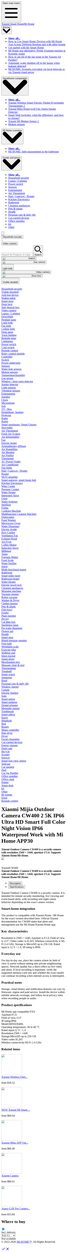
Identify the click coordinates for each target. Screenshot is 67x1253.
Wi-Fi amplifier (9, 477)
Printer (5, 782)
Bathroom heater (10, 578)
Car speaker (7, 766)
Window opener (10, 686)
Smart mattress (9, 702)
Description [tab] (15, 883)
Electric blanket (9, 692)
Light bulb (7, 322)
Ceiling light (8, 328)
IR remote (6, 794)
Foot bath (6, 643)
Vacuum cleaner (10, 594)
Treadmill (6, 671)
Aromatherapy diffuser (13, 446)
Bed (3, 723)
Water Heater (8, 492)
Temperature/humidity (13, 375)
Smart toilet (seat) (10, 575)
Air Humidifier (9, 449)
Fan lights (6, 467)
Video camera (9, 243)
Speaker (5, 396)
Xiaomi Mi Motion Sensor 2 (23, 121)
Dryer (4, 736)
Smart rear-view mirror (13, 760)
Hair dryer (7, 733)
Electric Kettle (9, 529)
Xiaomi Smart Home (12, 23)
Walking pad (8, 652)
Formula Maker (9, 557)
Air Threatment (16, 193)
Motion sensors (16, 124)
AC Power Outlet (10, 461)
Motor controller (10, 729)
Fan (3, 440)
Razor (4, 717)
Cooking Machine (11, 510)
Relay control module (13, 353)
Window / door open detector (17, 381)
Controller (6, 356)
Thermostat (7, 458)
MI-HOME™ (24, 1241)
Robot (4, 421)
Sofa (3, 696)
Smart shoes (7, 659)
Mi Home (29, 23)
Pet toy (5, 618)
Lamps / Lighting (17, 180)
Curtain (5, 689)
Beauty (5, 726)
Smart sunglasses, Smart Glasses (18, 424)
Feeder (5, 612)
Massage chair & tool (12, 665)
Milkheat (6, 551)
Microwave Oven (10, 523)
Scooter (5, 754)
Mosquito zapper (10, 708)
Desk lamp (7, 332)
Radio (4, 418)
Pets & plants (15, 208)
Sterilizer (6, 504)
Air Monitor (7, 452)
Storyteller (7, 427)
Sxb (3, 406)
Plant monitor (8, 615)
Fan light (6, 325)
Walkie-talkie (8, 298)
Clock (4, 399)
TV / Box (6, 409)
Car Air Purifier (9, 773)
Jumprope (6, 677)
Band (4, 680)
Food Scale (7, 560)
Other (11, 227)
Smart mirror (8, 699)
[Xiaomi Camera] (11, 1172)
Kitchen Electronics (19, 199)
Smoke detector (9, 384)
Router (5, 473)
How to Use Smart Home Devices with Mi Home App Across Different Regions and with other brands (36, 43)
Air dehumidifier (10, 436)
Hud (3, 770)
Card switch (7, 347)
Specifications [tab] (17, 887)
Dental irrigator (9, 705)
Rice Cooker (8, 532)
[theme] (2, 233)
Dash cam (6, 748)
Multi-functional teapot (13, 569)
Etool (4, 797)
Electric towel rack (11, 584)
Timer (4, 554)
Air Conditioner (10, 464)
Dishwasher (7, 517)
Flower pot (7, 631)
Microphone (8, 403)
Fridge (4, 507)
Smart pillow (8, 714)
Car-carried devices (18, 217)
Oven (4, 498)
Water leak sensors (11, 369)
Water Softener (9, 501)
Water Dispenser (10, 526)
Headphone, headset (12, 412)
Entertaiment (15, 190)
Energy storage (9, 745)
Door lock (6, 304)
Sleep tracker (8, 655)
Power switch (15, 184)
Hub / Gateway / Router (21, 196)
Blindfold (6, 720)
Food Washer (8, 520)
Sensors (12, 187)
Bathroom (13, 202)
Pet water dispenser (11, 628)
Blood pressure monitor (14, 640)
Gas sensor (7, 378)
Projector (6, 415)
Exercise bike (8, 649)
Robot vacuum (9, 597)
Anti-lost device (10, 295)
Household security (18, 177)
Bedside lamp (8, 338)
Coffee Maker (8, 544)
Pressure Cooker (10, 489)
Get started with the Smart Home (26, 47)
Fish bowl (6, 609)
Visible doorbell (10, 291)
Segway (5, 757)
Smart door (7, 301)
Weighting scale (10, 646)
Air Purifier (7, 455)
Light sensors (8, 387)
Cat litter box (8, 622)
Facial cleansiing (10, 739)
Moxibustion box (10, 662)
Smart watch (8, 674)
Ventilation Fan (9, 535)
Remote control (9, 350)
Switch (5, 359)
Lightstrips (7, 341)
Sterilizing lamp (9, 625)
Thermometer (8, 668)
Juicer (4, 566)
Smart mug (7, 637)
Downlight (7, 316)
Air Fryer (6, 541)
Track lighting (8, 335)
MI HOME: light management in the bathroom (33, 151)
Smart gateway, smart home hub (18, 480)
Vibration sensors (10, 390)
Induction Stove (10, 547)
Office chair (7, 779)
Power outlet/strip (10, 362)
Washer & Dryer (10, 600)
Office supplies (16, 221)
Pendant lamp (8, 319)
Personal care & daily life (22, 214)
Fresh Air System (10, 433)
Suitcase (5, 763)
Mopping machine (11, 591)
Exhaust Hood (9, 538)
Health (11, 211)
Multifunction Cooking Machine (18, 514)
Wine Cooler (8, 486)
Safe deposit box (10, 307)
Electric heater (9, 443)
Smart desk (7, 785)
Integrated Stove (10, 495)
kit (9, 224)
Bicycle (5, 751)
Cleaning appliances (19, 205)
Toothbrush (7, 711)
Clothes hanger (9, 603)
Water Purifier (8, 563)
